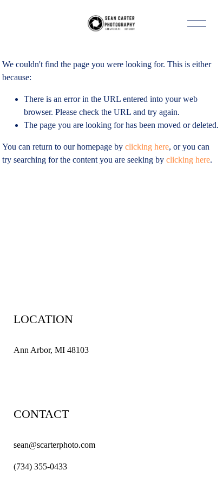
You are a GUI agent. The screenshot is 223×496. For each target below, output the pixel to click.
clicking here (147, 146)
